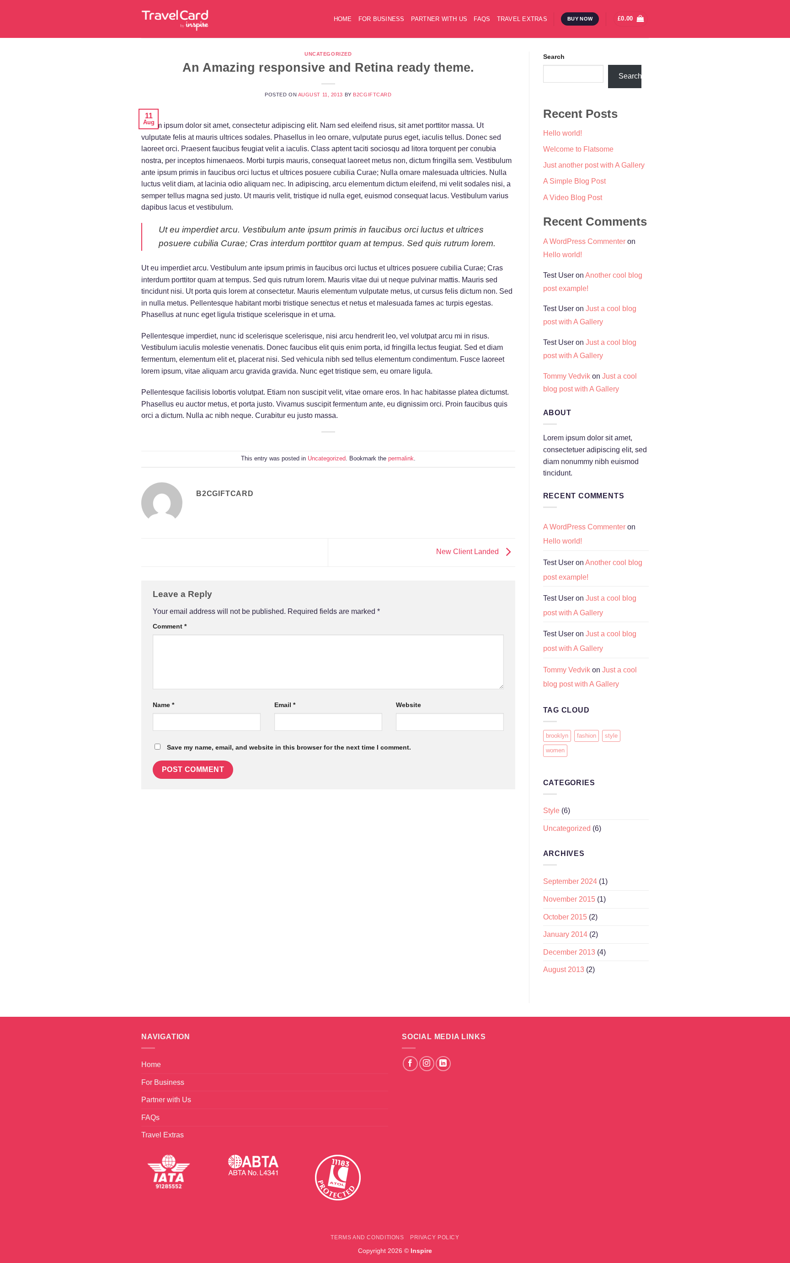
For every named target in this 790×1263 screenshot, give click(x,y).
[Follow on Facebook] (410, 1063)
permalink (401, 458)
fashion (586, 735)
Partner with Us (439, 19)
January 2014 (565, 934)
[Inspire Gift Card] (210, 19)
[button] (631, 18)
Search (554, 56)
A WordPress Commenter (584, 241)
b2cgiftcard (372, 94)
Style (551, 810)
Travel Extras (522, 19)
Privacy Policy (434, 1237)
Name (163, 704)
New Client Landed (468, 552)
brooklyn (557, 735)
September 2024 (570, 881)
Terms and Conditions (367, 1237)
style (611, 735)
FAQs (482, 19)
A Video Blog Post (572, 197)
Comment (170, 626)
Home (343, 19)
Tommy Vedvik (566, 376)
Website (408, 704)
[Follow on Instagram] (426, 1063)
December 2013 (569, 952)
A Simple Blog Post (574, 181)
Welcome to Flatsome (578, 149)
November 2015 (569, 899)
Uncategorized (328, 54)
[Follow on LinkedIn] (443, 1063)
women (555, 750)
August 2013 (563, 969)
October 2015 (565, 917)
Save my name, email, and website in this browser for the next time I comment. (289, 747)
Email (284, 704)
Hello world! (562, 133)
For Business (381, 19)
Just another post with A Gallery (594, 165)
